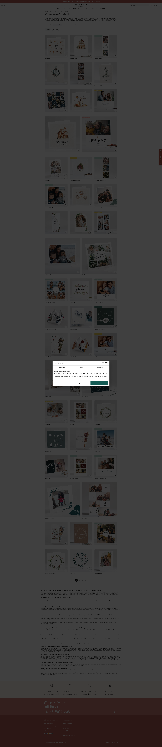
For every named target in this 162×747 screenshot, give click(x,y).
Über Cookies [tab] (100, 367)
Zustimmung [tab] (62, 367)
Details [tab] (81, 367)
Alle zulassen (99, 383)
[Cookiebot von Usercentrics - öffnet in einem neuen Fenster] (102, 363)
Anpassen (80, 383)
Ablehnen (63, 383)
